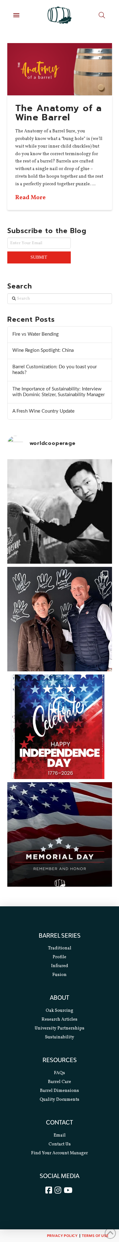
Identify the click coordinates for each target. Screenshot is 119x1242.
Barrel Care (59, 1082)
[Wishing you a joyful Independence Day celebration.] (59, 727)
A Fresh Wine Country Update (43, 411)
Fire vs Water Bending (35, 334)
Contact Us (60, 1144)
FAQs (59, 1073)
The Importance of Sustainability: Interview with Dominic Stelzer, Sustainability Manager (58, 392)
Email (60, 1135)
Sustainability (59, 1037)
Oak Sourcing (59, 1011)
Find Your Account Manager (59, 1153)
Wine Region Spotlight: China (43, 350)
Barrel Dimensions (59, 1091)
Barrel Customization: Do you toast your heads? (54, 369)
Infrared (59, 966)
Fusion (59, 975)
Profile (59, 957)
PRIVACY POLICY (62, 1235)
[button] (16, 15)
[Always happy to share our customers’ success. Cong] (59, 511)
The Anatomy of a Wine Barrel (58, 112)
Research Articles (59, 1020)
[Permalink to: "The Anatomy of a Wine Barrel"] (59, 69)
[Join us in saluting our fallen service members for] (59, 834)
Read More (30, 198)
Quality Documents (59, 1100)
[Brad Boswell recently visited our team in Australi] (59, 619)
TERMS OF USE (95, 1235)
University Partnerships (59, 1028)
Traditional (59, 948)
